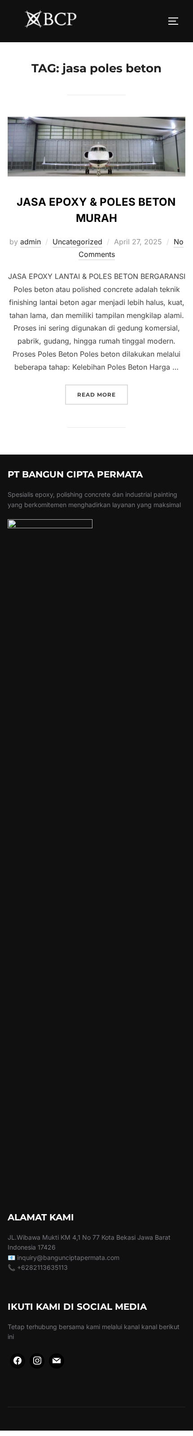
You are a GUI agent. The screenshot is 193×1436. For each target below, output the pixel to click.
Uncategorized (77, 241)
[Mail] (56, 1361)
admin (30, 241)
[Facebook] (17, 1361)
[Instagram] (37, 1361)
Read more (102, 394)
